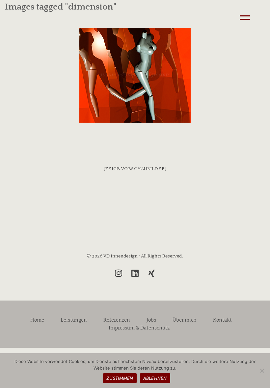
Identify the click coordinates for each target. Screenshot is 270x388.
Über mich (185, 320)
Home (37, 320)
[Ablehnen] (261, 370)
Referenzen (116, 320)
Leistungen (74, 320)
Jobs (151, 320)
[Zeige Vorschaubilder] (135, 169)
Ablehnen (155, 378)
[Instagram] (118, 273)
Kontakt (222, 320)
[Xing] (151, 273)
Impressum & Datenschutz (139, 328)
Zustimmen (119, 378)
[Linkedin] (135, 273)
